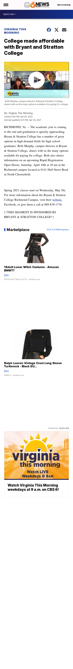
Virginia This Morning (15, 31)
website (56, 200)
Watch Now (63, 5)
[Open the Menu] (6, 5)
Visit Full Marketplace (58, 229)
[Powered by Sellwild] (64, 428)
